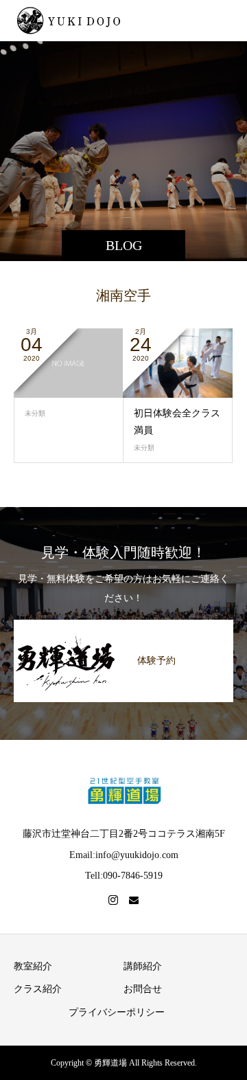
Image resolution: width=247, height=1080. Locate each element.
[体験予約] (123, 628)
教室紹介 (33, 966)
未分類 (35, 413)
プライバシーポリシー (117, 1012)
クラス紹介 (38, 989)
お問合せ (143, 989)
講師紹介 (143, 966)
